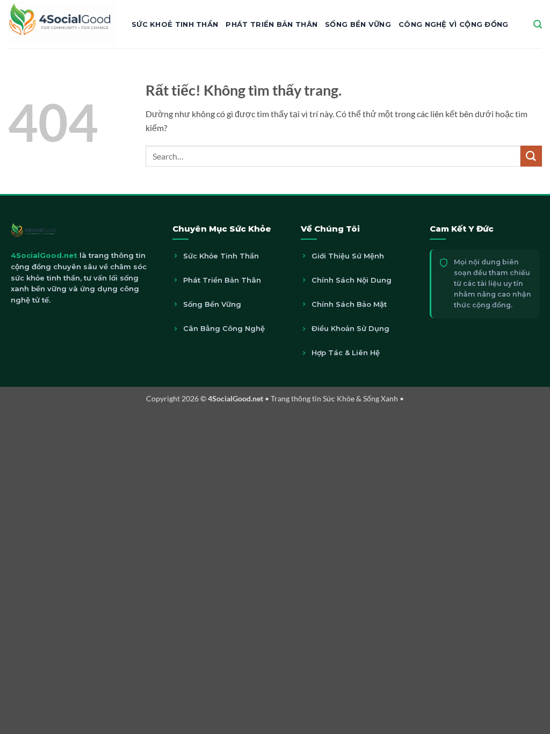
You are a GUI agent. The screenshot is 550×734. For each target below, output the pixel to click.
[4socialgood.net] (61, 24)
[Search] (537, 24)
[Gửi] (531, 156)
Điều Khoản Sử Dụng (350, 328)
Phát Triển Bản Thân (271, 24)
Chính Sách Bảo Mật (349, 304)
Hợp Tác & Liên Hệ (346, 352)
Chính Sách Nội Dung (352, 280)
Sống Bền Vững (358, 24)
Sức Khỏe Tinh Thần (221, 255)
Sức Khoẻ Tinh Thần (175, 24)
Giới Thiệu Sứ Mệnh (348, 255)
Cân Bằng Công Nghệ (224, 328)
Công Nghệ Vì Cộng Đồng (454, 24)
